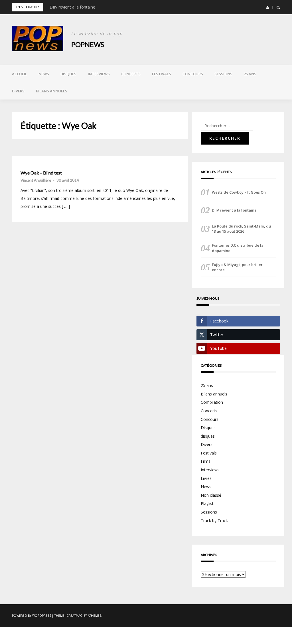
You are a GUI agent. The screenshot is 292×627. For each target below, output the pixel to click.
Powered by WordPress (31, 616)
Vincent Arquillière (36, 180)
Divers (18, 91)
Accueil (19, 73)
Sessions (223, 73)
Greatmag (74, 616)
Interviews (99, 73)
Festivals (161, 73)
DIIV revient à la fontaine (72, 7)
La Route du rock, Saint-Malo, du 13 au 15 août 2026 (241, 229)
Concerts (131, 73)
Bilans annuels (51, 91)
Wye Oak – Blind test (41, 172)
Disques (68, 73)
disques (208, 436)
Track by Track (214, 520)
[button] (267, 7)
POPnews (87, 44)
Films (205, 461)
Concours (192, 73)
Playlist (207, 503)
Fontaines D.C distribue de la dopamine (237, 248)
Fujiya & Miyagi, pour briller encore (237, 267)
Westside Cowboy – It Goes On (239, 192)
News (43, 73)
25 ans (250, 73)
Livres (206, 478)
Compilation (212, 402)
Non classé (211, 495)
